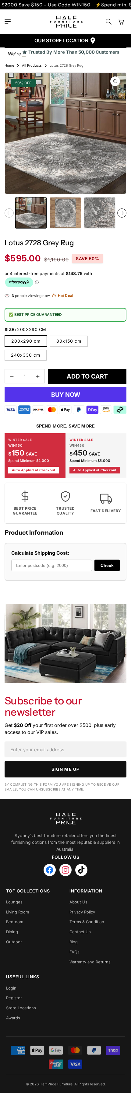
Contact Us (80, 931)
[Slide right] (121, 213)
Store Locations (21, 1007)
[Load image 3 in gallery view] (99, 213)
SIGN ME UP (65, 769)
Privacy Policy (82, 912)
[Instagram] (65, 870)
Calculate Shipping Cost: (40, 553)
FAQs (74, 951)
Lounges (14, 901)
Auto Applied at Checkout (33, 470)
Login (11, 988)
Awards (13, 1017)
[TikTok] (81, 870)
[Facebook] (50, 870)
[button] (9, 21)
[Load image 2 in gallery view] (65, 213)
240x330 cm (25, 355)
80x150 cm (68, 341)
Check (107, 565)
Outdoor (14, 941)
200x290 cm (26, 341)
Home (9, 65)
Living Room (17, 912)
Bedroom (14, 921)
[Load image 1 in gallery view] (31, 213)
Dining (12, 931)
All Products (32, 65)
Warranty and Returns (90, 961)
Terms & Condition (86, 921)
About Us (78, 901)
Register (14, 997)
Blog (73, 941)
